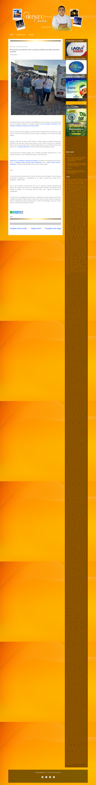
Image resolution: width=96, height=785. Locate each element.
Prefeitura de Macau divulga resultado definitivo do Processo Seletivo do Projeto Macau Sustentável (76, 172)
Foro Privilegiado (77, 494)
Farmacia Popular (70, 258)
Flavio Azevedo (68, 493)
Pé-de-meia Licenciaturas (75, 660)
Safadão (78, 322)
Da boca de (73, 255)
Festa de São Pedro (69, 487)
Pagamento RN (84, 614)
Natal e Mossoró (73, 573)
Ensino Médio (74, 471)
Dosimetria (68, 454)
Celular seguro (80, 282)
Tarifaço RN (80, 711)
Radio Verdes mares (76, 667)
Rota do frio (77, 682)
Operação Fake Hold (74, 589)
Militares (80, 561)
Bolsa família (77, 212)
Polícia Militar (78, 640)
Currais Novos (78, 254)
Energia (72, 199)
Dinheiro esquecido (78, 450)
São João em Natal (77, 269)
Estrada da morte (72, 294)
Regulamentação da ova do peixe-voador (79, 675)
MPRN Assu (85, 544)
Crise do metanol (71, 287)
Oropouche (85, 600)
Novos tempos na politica (73, 581)
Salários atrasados (78, 690)
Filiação (78, 490)
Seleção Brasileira (74, 695)
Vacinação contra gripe (70, 728)
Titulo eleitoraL (81, 326)
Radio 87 (70, 667)
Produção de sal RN (70, 653)
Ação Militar (84, 374)
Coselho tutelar (74, 431)
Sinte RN (73, 701)
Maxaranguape (68, 308)
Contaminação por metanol (76, 424)
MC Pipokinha (73, 540)
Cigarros (79, 415)
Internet (70, 517)
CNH (67, 206)
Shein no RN (78, 325)
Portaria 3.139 (81, 643)
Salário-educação (72, 690)
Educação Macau (72, 257)
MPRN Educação (74, 545)
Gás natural (79, 509)
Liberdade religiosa (79, 304)
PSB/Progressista (74, 611)
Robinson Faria (76, 681)
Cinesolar (70, 416)
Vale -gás (76, 729)
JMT (83, 521)
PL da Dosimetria (83, 222)
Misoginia (75, 565)
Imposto (70, 514)
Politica (81, 201)
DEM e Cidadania (79, 439)
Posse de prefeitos (76, 645)
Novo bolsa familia (69, 310)
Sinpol (70, 701)
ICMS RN (84, 199)
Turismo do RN (79, 722)
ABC (70, 345)
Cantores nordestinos (70, 396)
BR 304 (83, 216)
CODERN (79, 387)
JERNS (80, 521)
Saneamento (70, 323)
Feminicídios (68, 295)
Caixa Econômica (78, 281)
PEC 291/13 (72, 604)
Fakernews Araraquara (72, 476)
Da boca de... (70, 154)
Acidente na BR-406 (72, 351)
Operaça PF (79, 310)
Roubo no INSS (69, 683)
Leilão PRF (70, 536)
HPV (82, 509)
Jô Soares (81, 524)
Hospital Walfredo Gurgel (71, 260)
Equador (85, 471)
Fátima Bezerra (78, 199)
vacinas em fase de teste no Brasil (74, 759)
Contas (82, 424)
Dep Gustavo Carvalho (73, 289)
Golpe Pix (80, 504)
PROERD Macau (79, 610)
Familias (70, 479)
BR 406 (82, 375)
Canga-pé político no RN (82, 395)
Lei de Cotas (83, 532)
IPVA (82, 260)
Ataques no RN (75, 366)
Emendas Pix (80, 466)
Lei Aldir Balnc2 (80, 530)
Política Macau (84, 640)
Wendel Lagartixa (76, 215)
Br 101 (71, 279)
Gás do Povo (84, 300)
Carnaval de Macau (70, 193)
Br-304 (85, 229)
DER (86, 287)
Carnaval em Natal (78, 401)
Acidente (67, 275)
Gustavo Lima (68, 509)
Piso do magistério (83, 223)
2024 (67, 338)
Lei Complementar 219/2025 (73, 531)
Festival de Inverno (78, 489)
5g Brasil (76, 228)
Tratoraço (67, 721)
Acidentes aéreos (72, 352)
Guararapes (84, 508)
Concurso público (69, 423)
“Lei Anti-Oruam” (69, 761)
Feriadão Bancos (83, 483)
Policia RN (81, 636)
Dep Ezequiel (84, 206)
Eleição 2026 (75, 233)
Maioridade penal (81, 554)
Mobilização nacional (72, 566)
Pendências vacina (80, 623)
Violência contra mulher (74, 736)
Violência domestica (83, 736)
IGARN (78, 236)
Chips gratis (68, 411)
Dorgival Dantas (76, 453)
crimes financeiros (83, 745)
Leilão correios (74, 536)
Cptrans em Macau (75, 432)
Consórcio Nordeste (80, 251)
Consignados (68, 424)
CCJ (79, 386)
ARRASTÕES (77, 347)
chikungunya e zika (76, 332)
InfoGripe (71, 516)
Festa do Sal (76, 488)
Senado (73, 324)
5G (71, 245)
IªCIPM (72, 521)
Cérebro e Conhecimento (70, 439)
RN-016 (77, 665)
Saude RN (70, 205)
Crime (69, 190)
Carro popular (84, 402)
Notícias (71, 210)
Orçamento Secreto (76, 601)
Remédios (68, 268)
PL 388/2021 (77, 608)
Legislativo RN (70, 528)
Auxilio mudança (84, 372)
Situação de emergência (81, 210)
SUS (67, 205)
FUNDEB (85, 207)
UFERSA (70, 198)
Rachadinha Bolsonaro (75, 666)
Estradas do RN (84, 472)
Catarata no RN (72, 407)
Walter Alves (78, 331)
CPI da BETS (81, 388)
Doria (80, 453)
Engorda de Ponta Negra (73, 293)
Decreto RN (76, 443)
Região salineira (83, 193)
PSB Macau (68, 611)
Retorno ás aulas (69, 680)
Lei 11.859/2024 (76, 529)
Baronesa (79, 379)
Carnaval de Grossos (83, 400)
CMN (70, 387)
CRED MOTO (81, 390)
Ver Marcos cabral (81, 731)
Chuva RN (72, 411)
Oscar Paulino (72, 602)
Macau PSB (73, 551)
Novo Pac (85, 309)
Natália (67, 574)
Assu (76, 198)
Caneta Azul (76, 395)
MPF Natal (80, 238)
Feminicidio (85, 481)
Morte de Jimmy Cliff (77, 567)
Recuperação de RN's (79, 671)
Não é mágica (80, 581)
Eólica (67, 474)
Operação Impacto (83, 590)
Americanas (77, 275)
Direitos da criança (83, 451)
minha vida (68, 333)
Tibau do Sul (75, 326)
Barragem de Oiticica (75, 380)
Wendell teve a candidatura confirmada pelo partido (23, 160)
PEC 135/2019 (84, 603)
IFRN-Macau (84, 511)
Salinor (82, 689)
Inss (86, 186)
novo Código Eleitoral (77, 272)
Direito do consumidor (75, 451)
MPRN (74, 180)
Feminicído (81, 482)
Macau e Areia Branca (72, 552)
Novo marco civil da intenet (73, 580)
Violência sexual (84, 737)
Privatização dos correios (70, 652)
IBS (76, 511)
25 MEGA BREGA (74, 340)
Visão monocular (69, 738)
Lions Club (75, 537)
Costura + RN (81, 431)
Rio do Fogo (71, 681)
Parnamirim (78, 196)
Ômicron (78, 202)
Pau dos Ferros (69, 223)
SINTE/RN (75, 322)
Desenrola (79, 289)
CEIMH (85, 386)
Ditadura (67, 452)
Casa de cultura (69, 404)
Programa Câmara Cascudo (71, 654)
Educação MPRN (73, 460)
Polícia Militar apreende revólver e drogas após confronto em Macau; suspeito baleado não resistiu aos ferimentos (76, 164)
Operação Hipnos (69, 590)
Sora (81, 702)
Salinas (81, 322)
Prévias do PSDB (79, 659)
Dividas (70, 452)
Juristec (71, 524)
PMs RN (77, 311)
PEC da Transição (78, 604)
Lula (75, 192)
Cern (74, 283)
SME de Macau (73, 688)
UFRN (73, 198)
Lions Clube (80, 537)
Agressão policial (81, 354)
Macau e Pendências (74, 553)
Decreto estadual (80, 255)
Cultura (72, 438)
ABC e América (78, 345)
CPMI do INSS (79, 280)
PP (80, 311)
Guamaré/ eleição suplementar (76, 508)
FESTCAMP (82, 474)
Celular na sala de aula (79, 250)
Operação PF (72, 594)
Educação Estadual (79, 459)
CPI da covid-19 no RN (82, 389)
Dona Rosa (71, 453)
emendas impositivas (75, 747)
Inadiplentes (68, 515)
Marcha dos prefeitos (78, 557)
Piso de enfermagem (73, 201)
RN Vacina (81, 664)
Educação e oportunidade (82, 460)
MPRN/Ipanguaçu (78, 546)
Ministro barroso (75, 564)
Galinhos (76, 185)
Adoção (85, 352)
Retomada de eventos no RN (71, 679)
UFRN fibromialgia (71, 723)
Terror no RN (75, 715)
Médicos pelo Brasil (76, 572)
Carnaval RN (70, 400)
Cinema (67, 416)
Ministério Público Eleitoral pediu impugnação (28, 162)
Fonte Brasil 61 (84, 493)
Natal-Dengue (79, 573)
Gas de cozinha (79, 500)
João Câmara (83, 220)
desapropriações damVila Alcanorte (72, 746)
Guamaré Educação (79, 507)
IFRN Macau (80, 190)
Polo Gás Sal (68, 639)
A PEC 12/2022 (83, 344)
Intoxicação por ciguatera (76, 517)
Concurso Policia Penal (70, 422)
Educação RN (74, 188)
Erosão (67, 472)
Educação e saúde (69, 461)
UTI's (81, 723)
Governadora (84, 504)
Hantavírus (85, 509)
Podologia (76, 241)
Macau (68, 179)
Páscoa (83, 659)
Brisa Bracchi (69, 230)
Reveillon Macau (79, 680)
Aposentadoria (68, 361)
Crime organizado (70, 254)
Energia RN (79, 469)
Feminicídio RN (68, 482)
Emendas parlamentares (81, 257)
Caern (72, 185)
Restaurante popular (73, 678)
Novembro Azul (80, 309)
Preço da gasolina (74, 651)
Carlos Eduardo (83, 198)
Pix (81, 189)
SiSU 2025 (81, 700)
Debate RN (76, 288)
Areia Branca (80, 180)
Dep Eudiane (75, 444)
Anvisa (85, 359)
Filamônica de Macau (72, 490)
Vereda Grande (72, 733)
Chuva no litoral (77, 411)
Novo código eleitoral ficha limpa (76, 579)
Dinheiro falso (84, 450)
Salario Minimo (78, 224)
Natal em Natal (69, 240)
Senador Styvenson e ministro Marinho (76, 696)
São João (78, 225)
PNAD (79, 609)
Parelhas (67, 617)
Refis (79, 672)
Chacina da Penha (75, 410)
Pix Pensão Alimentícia (76, 632)
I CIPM (69, 511)
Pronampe (77, 657)
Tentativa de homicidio (75, 714)
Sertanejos (85, 697)
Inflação (67, 516)
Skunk (79, 702)
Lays (67, 528)
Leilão (80, 303)
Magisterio (85, 307)
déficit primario (68, 747)
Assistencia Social (69, 366)
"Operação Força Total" (75, 273)
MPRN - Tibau (79, 544)
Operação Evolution (79, 588)
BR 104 (75, 375)
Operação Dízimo (72, 588)
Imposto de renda (78, 208)
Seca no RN (75, 323)
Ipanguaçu (84, 208)
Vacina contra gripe (74, 726)
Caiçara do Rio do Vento (71, 393)
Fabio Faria (78, 475)
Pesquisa (85, 240)
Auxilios (72, 373)
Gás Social (74, 509)
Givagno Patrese (74, 259)
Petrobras (68, 195)
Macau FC (80, 550)
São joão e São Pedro (80, 708)
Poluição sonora (84, 639)
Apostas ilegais (80, 361)
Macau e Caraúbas (80, 552)
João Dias (79, 523)
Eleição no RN (81, 233)
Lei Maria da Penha (77, 237)
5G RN (79, 274)
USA (80, 723)
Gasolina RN (68, 501)
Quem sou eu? (21, 34)
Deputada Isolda (73, 445)
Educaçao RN (74, 194)
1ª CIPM (78, 337)
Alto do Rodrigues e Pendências (72, 358)
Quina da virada (71, 661)
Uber (83, 723)
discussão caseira (83, 746)
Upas (81, 724)
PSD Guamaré (80, 611)
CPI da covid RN (75, 389)
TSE (72, 187)
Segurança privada (80, 694)
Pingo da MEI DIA (77, 630)
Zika (81, 331)
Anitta (78, 359)
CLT (68, 387)
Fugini (81, 496)
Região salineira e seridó (81, 674)
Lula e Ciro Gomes (79, 538)
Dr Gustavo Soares (77, 290)
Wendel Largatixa (75, 739)
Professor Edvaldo (83, 315)
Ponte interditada (69, 643)
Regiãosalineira (68, 675)
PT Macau (68, 204)
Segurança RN (71, 202)
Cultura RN (76, 287)
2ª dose (78, 340)
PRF (75, 214)
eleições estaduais (83, 332)
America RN (84, 358)
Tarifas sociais (75, 711)
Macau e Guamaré (70, 214)
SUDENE (78, 268)
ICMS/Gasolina (79, 511)
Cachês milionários (72, 281)
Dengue (75, 189)
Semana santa (69, 324)
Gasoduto (85, 500)
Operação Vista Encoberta (76, 596)
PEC (75, 603)
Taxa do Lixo (84, 711)
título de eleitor (71, 758)
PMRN (74, 311)
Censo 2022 (73, 409)
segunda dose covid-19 (79, 757)
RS (86, 266)
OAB (79, 240)
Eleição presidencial (69, 465)
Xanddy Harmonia (73, 740)
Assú (78, 186)
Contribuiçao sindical (73, 425)
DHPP (83, 439)
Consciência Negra (83, 423)
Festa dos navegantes (70, 489)
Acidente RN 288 (77, 350)
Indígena (79, 515)
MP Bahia (71, 543)
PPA (71, 610)
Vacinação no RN (84, 728)
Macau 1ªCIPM (75, 550)
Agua (86, 354)
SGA (75, 210)
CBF (75, 386)
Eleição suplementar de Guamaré (73, 207)
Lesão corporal (70, 537)
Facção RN (83, 475)
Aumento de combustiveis (73, 276)
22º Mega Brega (84, 338)
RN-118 (80, 665)
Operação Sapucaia (76, 595)
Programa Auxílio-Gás (83, 653)
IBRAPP (67, 301)
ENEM (69, 189)
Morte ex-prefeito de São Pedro (75, 568)
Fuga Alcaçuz (77, 496)
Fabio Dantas (79, 294)
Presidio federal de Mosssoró (81, 650)
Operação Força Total (83, 589)
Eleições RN (84, 465)
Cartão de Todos (77, 403)
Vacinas (79, 726)
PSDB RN (84, 194)
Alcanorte (73, 216)
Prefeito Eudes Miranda (74, 647)
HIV (86, 259)
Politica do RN (71, 186)
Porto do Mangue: (78, 644)
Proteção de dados (75, 658)
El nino (82, 461)
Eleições (80, 465)
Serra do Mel (72, 225)
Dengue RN (81, 288)
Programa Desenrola (79, 654)
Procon (76, 652)
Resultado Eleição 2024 (82, 678)
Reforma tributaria (75, 673)
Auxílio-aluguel (68, 374)
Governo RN (68, 203)
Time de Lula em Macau (78, 716)
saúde (77, 187)
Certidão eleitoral (69, 410)
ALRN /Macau (75, 346)
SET (84, 687)
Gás (72, 509)
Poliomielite (68, 315)
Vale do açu (84, 729)
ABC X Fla (73, 345)
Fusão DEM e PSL (72, 497)
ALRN (75, 182)
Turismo (76, 271)
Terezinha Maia (84, 714)
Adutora (78, 353)
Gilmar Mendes (80, 503)
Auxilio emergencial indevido (75, 372)
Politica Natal (84, 637)
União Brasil (68, 215)
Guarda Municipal (76, 300)
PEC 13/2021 (78, 603)
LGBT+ (74, 525)
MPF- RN (70, 544)
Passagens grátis (84, 618)
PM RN (76, 609)
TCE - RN (72, 709)
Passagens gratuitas (76, 618)
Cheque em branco (83, 410)
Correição (79, 429)
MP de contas (81, 543)
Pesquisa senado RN (69, 630)
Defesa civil (70, 444)
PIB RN (78, 607)
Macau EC (68, 239)
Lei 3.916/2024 (74, 530)
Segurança (68, 694)
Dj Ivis (81, 452)
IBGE (74, 196)
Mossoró (85, 183)
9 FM (78, 344)
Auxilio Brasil (78, 205)
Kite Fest (70, 525)
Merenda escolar (74, 239)
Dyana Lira (84, 232)
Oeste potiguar (72, 582)
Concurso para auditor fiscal (81, 422)
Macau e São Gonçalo (79, 307)
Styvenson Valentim (73, 703)
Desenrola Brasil (69, 219)
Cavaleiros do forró (79, 407)
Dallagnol (80, 440)
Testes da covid (80, 715)
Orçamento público (83, 601)
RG (74, 661)
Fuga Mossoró (84, 296)
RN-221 (83, 665)
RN (79, 182)
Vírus (71, 739)
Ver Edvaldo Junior (74, 731)
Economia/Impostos (73, 458)
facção (85, 747)
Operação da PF (79, 597)
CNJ (77, 387)
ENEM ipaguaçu (75, 457)
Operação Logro (70, 593)
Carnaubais (68, 187)
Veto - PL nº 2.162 (83, 733)
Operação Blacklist (79, 586)
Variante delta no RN (78, 329)
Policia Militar (71, 636)
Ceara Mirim (74, 408)
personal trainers (74, 754)
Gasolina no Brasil (80, 501)
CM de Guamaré (83, 187)
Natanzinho (85, 573)
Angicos (80, 228)
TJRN (72, 212)
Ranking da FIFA (83, 667)
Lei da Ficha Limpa (74, 303)
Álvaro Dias (68, 273)
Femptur (85, 482)
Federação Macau (69, 481)
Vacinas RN (71, 329)
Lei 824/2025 (75, 528)
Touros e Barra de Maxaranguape (75, 717)
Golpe (76, 504)
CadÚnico (81, 249)
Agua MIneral (74, 245)
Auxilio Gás (74, 247)
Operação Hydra (76, 590)
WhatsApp (68, 740)
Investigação (79, 518)
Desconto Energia (69, 446)
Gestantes (77, 502)
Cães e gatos (84, 438)
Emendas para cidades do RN (72, 468)
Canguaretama (79, 230)
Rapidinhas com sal (83, 316)
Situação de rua (75, 702)
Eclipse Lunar (80, 457)
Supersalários (79, 703)
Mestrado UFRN (78, 560)
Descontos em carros (76, 446)
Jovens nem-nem (74, 523)
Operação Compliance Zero (75, 587)
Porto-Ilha (85, 644)
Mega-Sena (82, 559)
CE (73, 230)
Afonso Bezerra (75, 183)
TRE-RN (69, 326)
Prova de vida (72, 242)
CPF (78, 388)
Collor (72, 417)
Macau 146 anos (69, 550)
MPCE (85, 543)
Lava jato (74, 526)
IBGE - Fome (73, 511)
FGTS (78, 213)
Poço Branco (77, 315)
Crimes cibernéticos (69, 436)
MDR (76, 238)
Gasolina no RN (83, 234)
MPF (70, 197)
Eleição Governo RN (80, 462)
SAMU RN (71, 687)
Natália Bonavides (72, 574)
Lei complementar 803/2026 (76, 532)
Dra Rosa (76, 454)
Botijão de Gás (75, 248)
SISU (76, 243)
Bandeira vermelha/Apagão (71, 379)
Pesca (85, 624)
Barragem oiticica (72, 381)
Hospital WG (82, 510)
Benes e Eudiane (75, 382)
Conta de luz (77, 231)
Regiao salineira (72, 674)
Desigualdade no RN (75, 447)
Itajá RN (78, 301)
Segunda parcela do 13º (82, 323)
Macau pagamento (83, 553)
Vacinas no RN (84, 726)
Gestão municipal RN (83, 502)
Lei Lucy (69, 532)
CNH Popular (73, 387)
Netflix (83, 574)
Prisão (82, 196)
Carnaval (70, 206)
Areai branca (82, 275)
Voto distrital (82, 738)
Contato (31, 34)
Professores (76, 653)
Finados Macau (82, 490)
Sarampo (71, 269)
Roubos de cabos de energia (77, 683)
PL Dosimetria (71, 609)
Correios (82, 231)
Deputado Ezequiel (77, 256)
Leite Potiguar (84, 303)
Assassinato (78, 216)
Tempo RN (72, 271)
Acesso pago (71, 350)
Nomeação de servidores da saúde (80, 575)
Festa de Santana (83, 486)
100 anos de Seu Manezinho (77, 336)
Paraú (86, 616)
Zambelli (78, 740)
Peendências (79, 622)
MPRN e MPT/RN (72, 546)
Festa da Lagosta (69, 486)
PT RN (82, 311)
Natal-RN (79, 188)
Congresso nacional (70, 231)
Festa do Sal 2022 (83, 488)
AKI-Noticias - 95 (69, 346)
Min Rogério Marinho (76, 308)
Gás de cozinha (75, 203)
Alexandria (68, 357)
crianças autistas (80, 744)
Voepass (73, 738)
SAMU (69, 322)
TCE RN (75, 709)
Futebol (67, 297)
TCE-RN (82, 325)
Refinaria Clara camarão (81, 267)
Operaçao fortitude (83, 583)
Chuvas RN (68, 194)
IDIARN (78, 220)
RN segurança (72, 316)
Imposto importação (76, 514)
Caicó (85, 196)
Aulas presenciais (83, 367)
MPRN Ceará (68, 545)
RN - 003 (83, 661)
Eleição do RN (77, 464)
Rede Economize (69, 317)
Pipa (67, 631)
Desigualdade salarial (83, 447)
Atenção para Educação (82, 366)
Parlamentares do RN (74, 617)
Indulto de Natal (74, 515)
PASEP (77, 602)
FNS (67, 475)
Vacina (67, 329)
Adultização (75, 353)
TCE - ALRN (68, 709)
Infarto (82, 515)
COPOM (67, 388)
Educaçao (77, 193)
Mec (72, 197)
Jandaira (68, 210)
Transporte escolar (83, 718)
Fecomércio (68, 480)
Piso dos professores (83, 631)
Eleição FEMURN (73, 462)
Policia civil (84, 204)
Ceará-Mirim (84, 212)
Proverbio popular (73, 659)
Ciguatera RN (84, 415)
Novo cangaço (75, 240)
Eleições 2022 (84, 202)
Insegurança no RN (82, 203)
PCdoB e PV (82, 602)
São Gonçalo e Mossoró (77, 704)
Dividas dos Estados (76, 452)
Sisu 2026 (77, 701)
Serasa (74, 325)
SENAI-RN (79, 687)
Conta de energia (73, 286)
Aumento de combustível (78, 246)
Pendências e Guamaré (71, 623)
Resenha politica (69, 319)
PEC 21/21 (68, 604)
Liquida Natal (84, 537)
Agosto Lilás (72, 354)
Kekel (84, 524)
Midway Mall (74, 561)
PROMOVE (85, 610)
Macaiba (85, 238)
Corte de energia (80, 286)
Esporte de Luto (72, 472)
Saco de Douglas (80, 688)
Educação (68, 185)
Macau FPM (84, 550)
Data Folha (72, 288)
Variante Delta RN (79, 730)
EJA (66, 457)
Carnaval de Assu (76, 400)
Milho (78, 561)
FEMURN (80, 194)
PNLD (69, 610)
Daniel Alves (68, 288)
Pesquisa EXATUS (70, 241)
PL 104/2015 (72, 608)
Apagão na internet (73, 360)
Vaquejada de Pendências (70, 730)
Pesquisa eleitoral (76, 629)
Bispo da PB (71, 383)
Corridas (81, 430)
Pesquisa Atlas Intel (83, 625)
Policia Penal (76, 636)
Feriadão (77, 483)
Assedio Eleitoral (75, 365)
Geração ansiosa (71, 502)
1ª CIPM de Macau (83, 337)
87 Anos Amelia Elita (73, 344)
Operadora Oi (84, 582)
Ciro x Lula (74, 416)
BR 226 (78, 375)
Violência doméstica (69, 737)
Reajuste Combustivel (79, 668)
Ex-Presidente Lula (69, 473)
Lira (66, 538)
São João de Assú (69, 707)
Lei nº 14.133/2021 (72, 533)
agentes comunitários (70, 743)
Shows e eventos (76, 700)
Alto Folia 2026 (72, 275)
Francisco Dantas (71, 495)
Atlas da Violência (69, 367)
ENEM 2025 (84, 290)
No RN (72, 575)
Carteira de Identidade (70, 403)
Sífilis (86, 708)
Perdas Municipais (74, 624)
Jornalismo (79, 522)
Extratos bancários (83, 473)
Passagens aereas (83, 617)
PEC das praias (84, 604)
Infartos (85, 515)
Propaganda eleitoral (83, 657)
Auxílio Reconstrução (83, 373)
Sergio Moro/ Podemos (73, 697)
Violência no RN (84, 330)
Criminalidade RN (82, 436)
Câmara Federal (82, 287)
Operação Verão (69, 596)
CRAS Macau (76, 249)
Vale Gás (80, 729)
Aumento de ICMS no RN (71, 368)
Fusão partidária (79, 497)
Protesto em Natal (69, 658)
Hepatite (71, 510)
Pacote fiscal (73, 614)
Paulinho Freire (69, 265)
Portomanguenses (69, 645)
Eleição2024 (76, 465)
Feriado (67, 483)
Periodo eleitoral (81, 624)
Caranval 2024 (84, 397)
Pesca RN (68, 625)
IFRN (75, 187)
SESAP (71, 322)
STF (75, 186)
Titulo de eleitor (83, 214)
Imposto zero (84, 514)
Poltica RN (78, 639)
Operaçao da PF (69, 583)
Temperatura (68, 714)
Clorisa (70, 417)
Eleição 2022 (74, 190)
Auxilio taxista (68, 373)
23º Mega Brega (82, 339)
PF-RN (75, 607)
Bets (71, 248)
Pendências (80, 179)
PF (75, 196)
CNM (79, 198)
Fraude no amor (72, 496)
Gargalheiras (71, 500)
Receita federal (69, 267)
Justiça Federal (76, 524)
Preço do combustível (82, 651)
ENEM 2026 (70, 457)
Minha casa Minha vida (77, 263)
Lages (82, 302)
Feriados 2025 (72, 483)
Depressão (68, 445)
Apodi (74, 205)
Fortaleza (81, 494)
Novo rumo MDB (81, 580)
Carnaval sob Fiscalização (72, 402)
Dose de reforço (84, 453)
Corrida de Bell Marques (76, 430)
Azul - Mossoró (79, 374)
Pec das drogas (69, 622)
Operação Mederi (76, 593)
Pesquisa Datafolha (76, 266)
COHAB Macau (84, 387)
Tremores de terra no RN (75, 721)
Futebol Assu (84, 497)
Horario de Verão (76, 510)
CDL (83, 386)
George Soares (77, 297)
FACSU (70, 474)
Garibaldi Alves (71, 297)
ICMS (79, 189)
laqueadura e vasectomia (82, 752)
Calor (82, 281)
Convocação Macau (80, 425)
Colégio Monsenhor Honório (78, 417)
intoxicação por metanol (71, 751)
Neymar (85, 574)
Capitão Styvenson (77, 396)
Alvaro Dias (80, 358)
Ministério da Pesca (69, 565)
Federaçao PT (84, 480)
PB (73, 264)
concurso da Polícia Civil (71, 744)
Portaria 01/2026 (76, 643)
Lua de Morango (73, 538)
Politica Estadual (72, 637)
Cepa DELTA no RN (79, 409)
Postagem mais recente (18, 228)
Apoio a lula (84, 360)
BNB (86, 276)
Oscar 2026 (68, 602)
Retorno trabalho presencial (82, 679)
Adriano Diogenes (69, 353)
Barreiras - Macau (82, 381)
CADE (73, 279)
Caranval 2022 (78, 397)
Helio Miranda (72, 220)
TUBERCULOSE (84, 710)
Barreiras (76, 381)
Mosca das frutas (84, 568)
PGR (72, 311)
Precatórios (82, 266)
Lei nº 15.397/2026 (80, 533)
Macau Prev (82, 551)
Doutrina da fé (72, 454)
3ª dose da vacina (74, 274)
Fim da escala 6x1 (72, 296)
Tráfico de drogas (83, 721)
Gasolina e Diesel (74, 501)
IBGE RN (72, 208)
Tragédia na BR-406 (70, 718)
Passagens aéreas (69, 618)
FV (76, 294)
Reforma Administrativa (80, 317)
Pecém (75, 622)
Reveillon (74, 680)
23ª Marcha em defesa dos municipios (72, 339)
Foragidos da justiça (69, 494)
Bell (86, 381)
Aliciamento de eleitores (74, 357)
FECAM (73, 474)
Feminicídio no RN (75, 482)
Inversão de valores (72, 518)
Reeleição (74, 317)
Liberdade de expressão (70, 304)
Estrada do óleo (78, 472)
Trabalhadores (84, 717)
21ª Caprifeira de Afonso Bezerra (74, 338)
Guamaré (73, 179)
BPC (73, 375)
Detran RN (71, 192)
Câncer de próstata (77, 438)
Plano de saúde (84, 632)
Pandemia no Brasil (70, 615)
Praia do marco (75, 646)
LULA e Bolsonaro (83, 525)
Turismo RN (81, 271)
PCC (79, 602)
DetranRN (68, 199)
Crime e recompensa (83, 432)
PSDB (67, 201)
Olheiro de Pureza (78, 582)
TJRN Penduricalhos (83, 709)
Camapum (85, 393)
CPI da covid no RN (72, 280)
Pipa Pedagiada (71, 631)
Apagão (67, 360)
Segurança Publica (73, 694)
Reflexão (81, 672)
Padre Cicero (78, 614)
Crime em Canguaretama (77, 433)
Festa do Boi (73, 295)
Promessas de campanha (70, 657)
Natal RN (77, 222)
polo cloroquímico (73, 333)
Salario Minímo (78, 689)
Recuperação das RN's (70, 671)
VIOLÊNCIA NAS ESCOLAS (79, 725)
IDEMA (79, 260)
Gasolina (68, 208)
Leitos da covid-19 (81, 536)
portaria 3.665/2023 (80, 754)
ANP (86, 274)
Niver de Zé (68, 575)
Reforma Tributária (70, 224)
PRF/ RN (74, 610)
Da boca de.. (76, 440)
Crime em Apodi (69, 433)
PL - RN (67, 608)
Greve (67, 197)
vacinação (84, 272)
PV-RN (69, 614)
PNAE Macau (82, 609)
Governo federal (69, 236)
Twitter (83, 722)
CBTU (77, 386)
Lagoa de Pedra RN (69, 526)
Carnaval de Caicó (71, 282)
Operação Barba (72, 586)
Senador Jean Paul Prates (81, 324)
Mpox (85, 239)
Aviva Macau (74, 374)
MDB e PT (72, 238)
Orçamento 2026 (69, 601)
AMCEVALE (68, 216)
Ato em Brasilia (77, 367)
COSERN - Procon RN (73, 388)
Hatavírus (67, 510)
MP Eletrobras (75, 543)
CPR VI (77, 390)
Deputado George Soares (82, 445)
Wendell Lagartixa (83, 739)
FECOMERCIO (77, 474)
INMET (82, 236)
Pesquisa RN (75, 223)
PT (73, 197)
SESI (82, 687)
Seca (76, 693)
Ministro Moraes (69, 564)
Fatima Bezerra (71, 234)
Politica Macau (78, 637)
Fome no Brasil (78, 258)
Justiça (67, 221)
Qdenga (81, 660)
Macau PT (77, 551)
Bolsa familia (76, 383)
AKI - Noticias (84, 345)
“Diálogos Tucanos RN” (82, 760)
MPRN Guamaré (81, 545)
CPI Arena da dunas (78, 279)
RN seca (74, 665)
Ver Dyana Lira (78, 330)
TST (79, 710)
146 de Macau (73, 337)
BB (83, 247)
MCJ (75, 221)
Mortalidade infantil (81, 566)
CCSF (81, 386)
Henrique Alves (83, 213)
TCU (78, 709)
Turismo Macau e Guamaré (71, 722)
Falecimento (79, 476)
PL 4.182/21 (82, 608)
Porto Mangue (71, 644)
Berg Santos (81, 382)
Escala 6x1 (81, 293)
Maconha (75, 554)
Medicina (78, 559)
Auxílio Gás (76, 373)
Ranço (67, 668)
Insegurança (76, 516)
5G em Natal (82, 274)
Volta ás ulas (78, 738)
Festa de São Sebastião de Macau (80, 487)
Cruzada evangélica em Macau (78, 437)
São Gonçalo (70, 704)
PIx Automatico (82, 607)
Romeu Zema (71, 682)
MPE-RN (67, 544)
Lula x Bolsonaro (73, 539)
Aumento (85, 228)
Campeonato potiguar (70, 394)
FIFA (86, 474)
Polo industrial (73, 639)
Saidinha (85, 688)
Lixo (68, 538)
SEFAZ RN (75, 687)
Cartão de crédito (83, 403)
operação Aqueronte (23, 146)
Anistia (75, 359)
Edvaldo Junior (69, 233)
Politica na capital (77, 638)
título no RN (77, 758)
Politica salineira (84, 638)
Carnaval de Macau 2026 (70, 401)
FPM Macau (70, 196)
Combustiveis (78, 206)
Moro (77, 566)
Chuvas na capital (83, 411)
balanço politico (78, 743)
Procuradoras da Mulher (82, 652)
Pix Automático (68, 632)
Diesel (71, 290)
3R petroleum (84, 215)
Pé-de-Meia (68, 316)
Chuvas (67, 213)
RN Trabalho (76, 664)
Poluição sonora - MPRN (70, 640)
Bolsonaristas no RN (83, 383)
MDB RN (85, 304)
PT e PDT (84, 264)
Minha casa (81, 239)
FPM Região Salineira (72, 475)
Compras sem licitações (76, 418)
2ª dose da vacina (83, 340)
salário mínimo (79, 333)
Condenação (76, 423)
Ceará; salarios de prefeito (82, 408)
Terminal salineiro (69, 715)
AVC (81, 347)
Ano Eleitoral (81, 359)
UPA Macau (77, 723)
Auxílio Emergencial (81, 276)
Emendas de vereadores (74, 467)
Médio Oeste (82, 572)
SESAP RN (77, 197)
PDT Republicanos (71, 603)
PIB (76, 607)
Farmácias (85, 479)
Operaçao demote (76, 583)
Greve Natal (68, 507)
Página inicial (36, 228)
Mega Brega (68, 222)
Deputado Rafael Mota (73, 232)
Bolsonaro (68, 188)
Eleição (71, 213)
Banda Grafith (84, 205)
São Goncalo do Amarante (72, 211)
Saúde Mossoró (71, 693)
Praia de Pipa (68, 646)
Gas (74, 500)
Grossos (67, 300)
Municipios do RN (69, 571)
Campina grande (78, 394)
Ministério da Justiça (83, 564)
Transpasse (77, 718)
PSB (82, 240)
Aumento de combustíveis (82, 368)
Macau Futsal (68, 551)
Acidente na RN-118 (79, 351)
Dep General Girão (83, 444)
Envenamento (80, 471)
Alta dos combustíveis (83, 357)
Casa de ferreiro (75, 404)
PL (86, 607)
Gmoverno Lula (72, 504)
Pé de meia (77, 242)
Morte (73, 222)
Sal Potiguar (72, 689)
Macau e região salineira (81, 221)
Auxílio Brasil (79, 247)
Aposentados (74, 361)
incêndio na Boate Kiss (82, 750)
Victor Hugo (78, 735)
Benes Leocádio (69, 382)
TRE (67, 198)
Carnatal (71, 250)
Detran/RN (68, 290)
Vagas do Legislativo (70, 729)
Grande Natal (81, 259)
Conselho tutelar (72, 251)
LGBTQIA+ (77, 525)
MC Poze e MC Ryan (80, 540)
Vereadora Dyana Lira (76, 732)
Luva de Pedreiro (80, 539)
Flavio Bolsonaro (75, 493)
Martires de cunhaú (75, 558)
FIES (81, 207)
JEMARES (77, 521)
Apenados (79, 360)
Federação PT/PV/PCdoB (77, 481)
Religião (85, 318)
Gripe (71, 507)
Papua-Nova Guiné (78, 615)
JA (74, 521)
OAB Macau (75, 310)
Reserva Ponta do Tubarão (78, 319)
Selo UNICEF (80, 695)
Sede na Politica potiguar (82, 693)
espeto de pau (81, 747)
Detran (79, 232)
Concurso (85, 230)
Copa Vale (74, 426)
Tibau (72, 326)
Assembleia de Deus (83, 365)
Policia (78, 201)
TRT (77, 710)
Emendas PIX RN (75, 466)
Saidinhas (67, 689)
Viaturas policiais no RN (70, 735)
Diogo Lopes (68, 451)
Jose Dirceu (68, 523)
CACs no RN (71, 386)
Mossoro (81, 308)
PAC (83, 310)
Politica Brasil (72, 315)
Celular (76, 282)
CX (74, 230)
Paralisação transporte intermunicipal (77, 616)
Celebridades (68, 409)
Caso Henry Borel (81, 404)
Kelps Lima (71, 221)
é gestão (76, 760)
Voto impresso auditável (70, 331)
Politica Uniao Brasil (69, 638)
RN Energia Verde (78, 661)
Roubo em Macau (83, 682)
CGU (67, 387)
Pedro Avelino (76, 265)
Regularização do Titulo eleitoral (77, 318)
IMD (70, 301)
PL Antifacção (78, 264)
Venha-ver (73, 330)
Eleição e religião (83, 464)
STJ (78, 243)
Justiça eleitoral (77, 302)
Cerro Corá (85, 409)
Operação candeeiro (72, 597)
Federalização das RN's (75, 480)
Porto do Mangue (83, 241)
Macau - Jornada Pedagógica (75, 547)
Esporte (81, 219)
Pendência (85, 622)
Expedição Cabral (76, 473)
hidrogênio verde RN (73, 750)
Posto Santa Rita (83, 645)
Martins (69, 558)
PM (74, 609)
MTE (82, 546)
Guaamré (74, 507)
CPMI (71, 390)
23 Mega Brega (82, 273)
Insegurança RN (74, 301)
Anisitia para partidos (70, 359)
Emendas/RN (80, 468)
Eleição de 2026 (71, 464)
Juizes (82, 523)
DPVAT (73, 440)
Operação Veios (83, 595)
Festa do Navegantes (70, 488)
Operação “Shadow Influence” (76, 600)
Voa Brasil (68, 245)
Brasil (72, 189)
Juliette (71, 237)
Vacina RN (84, 243)
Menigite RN (73, 560)
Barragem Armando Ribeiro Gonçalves (74, 229)
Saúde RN (82, 197)
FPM (81, 183)
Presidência (68, 651)
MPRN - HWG (75, 544)
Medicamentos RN (72, 559)
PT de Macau (74, 204)
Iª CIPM (81, 301)
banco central (84, 743)
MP (12, 217)
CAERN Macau (80, 195)
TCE (86, 197)
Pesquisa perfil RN (83, 629)
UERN (75, 202)
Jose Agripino (84, 522)
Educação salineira (77, 461)
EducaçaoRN (73, 459)
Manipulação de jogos (70, 557)
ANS (74, 347)
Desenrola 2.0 (84, 289)
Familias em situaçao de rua (77, 479)
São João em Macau (72, 708)
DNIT (86, 439)
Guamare (70, 300)
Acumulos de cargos (79, 352)
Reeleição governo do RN (73, 672)
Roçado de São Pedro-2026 (77, 686)
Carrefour (79, 402)
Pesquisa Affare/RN (74, 625)
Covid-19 (80, 185)
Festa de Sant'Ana (76, 486)
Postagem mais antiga (53, 228)
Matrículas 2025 (82, 558)
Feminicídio (85, 294)
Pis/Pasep (79, 204)
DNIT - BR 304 (68, 440)
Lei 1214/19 (82, 529)
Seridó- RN (80, 697)
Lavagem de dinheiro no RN (82, 526)
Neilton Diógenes (78, 574)
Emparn (75, 213)
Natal (69, 183)
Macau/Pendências (69, 554)
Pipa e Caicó (76, 631)
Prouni (67, 242)
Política (78, 214)
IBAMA (75, 236)
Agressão (76, 354)
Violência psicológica (77, 737)
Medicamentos (69, 263)
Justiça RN (72, 302)
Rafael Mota (77, 316)
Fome (79, 493)
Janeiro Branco (74, 522)
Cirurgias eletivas (79, 416)
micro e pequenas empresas (71, 753)
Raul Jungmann (72, 668)
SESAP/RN (73, 268)
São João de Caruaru (77, 707)
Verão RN (77, 733)
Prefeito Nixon (80, 647)
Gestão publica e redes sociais (72, 503)
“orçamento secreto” (69, 764)
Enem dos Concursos (73, 469)
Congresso (68, 286)
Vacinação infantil (77, 728)
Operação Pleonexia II (79, 594)
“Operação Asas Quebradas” (77, 761)
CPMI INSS (74, 390)
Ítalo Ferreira (83, 759)
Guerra (80, 300)
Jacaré (85, 521)
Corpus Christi (73, 429)
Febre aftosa (77, 234)
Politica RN (81, 186)
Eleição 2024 (77, 219)
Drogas (80, 454)
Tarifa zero (71, 711)
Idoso (67, 514)
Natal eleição (75, 309)
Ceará (73, 206)
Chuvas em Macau (78, 283)
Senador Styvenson (69, 325)
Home (11, 34)
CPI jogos (67, 390)
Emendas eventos (83, 467)
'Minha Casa (68, 336)
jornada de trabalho (74, 752)
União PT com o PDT (76, 724)
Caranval (73, 397)
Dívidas (82, 454)
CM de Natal (82, 248)
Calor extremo (79, 393)
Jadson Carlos (68, 522)
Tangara (67, 711)
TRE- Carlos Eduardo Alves (71, 710)
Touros (80, 243)
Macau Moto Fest (71, 307)
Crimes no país (75, 436)
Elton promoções (69, 466)
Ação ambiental (69, 375)
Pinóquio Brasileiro (83, 630)
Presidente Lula (73, 650)
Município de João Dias (77, 571)
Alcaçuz (79, 245)
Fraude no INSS (78, 296)
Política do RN (73, 195)
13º (72, 228)
